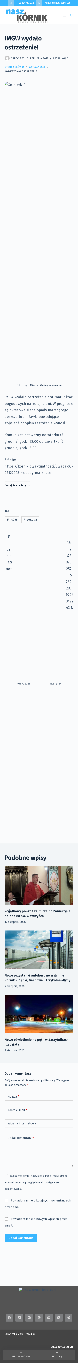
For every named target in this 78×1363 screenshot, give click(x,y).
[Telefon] (59, 1318)
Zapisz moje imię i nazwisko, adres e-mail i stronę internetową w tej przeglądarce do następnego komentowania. (36, 1182)
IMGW (12, 519)
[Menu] (64, 15)
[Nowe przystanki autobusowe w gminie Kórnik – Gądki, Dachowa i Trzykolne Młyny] (39, 949)
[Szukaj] (71, 15)
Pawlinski (31, 1334)
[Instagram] (29, 1318)
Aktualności (61, 58)
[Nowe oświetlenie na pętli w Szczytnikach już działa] (39, 1014)
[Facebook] (9, 1318)
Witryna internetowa (22, 1123)
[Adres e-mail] (49, 1318)
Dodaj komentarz (21, 1138)
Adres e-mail (17, 1110)
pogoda (30, 519)
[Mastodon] (39, 1318)
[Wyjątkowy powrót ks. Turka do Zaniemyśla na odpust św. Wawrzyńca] (39, 885)
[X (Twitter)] (19, 1318)
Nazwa (13, 1096)
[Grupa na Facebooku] (69, 1318)
